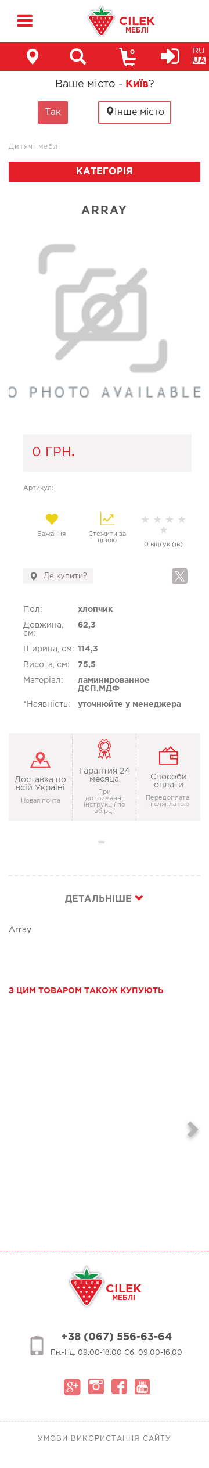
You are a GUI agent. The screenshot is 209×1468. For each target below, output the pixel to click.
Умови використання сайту (104, 1438)
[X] (180, 576)
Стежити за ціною (107, 537)
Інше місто (139, 112)
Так (53, 112)
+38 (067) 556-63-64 (116, 1337)
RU (199, 51)
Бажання (51, 534)
